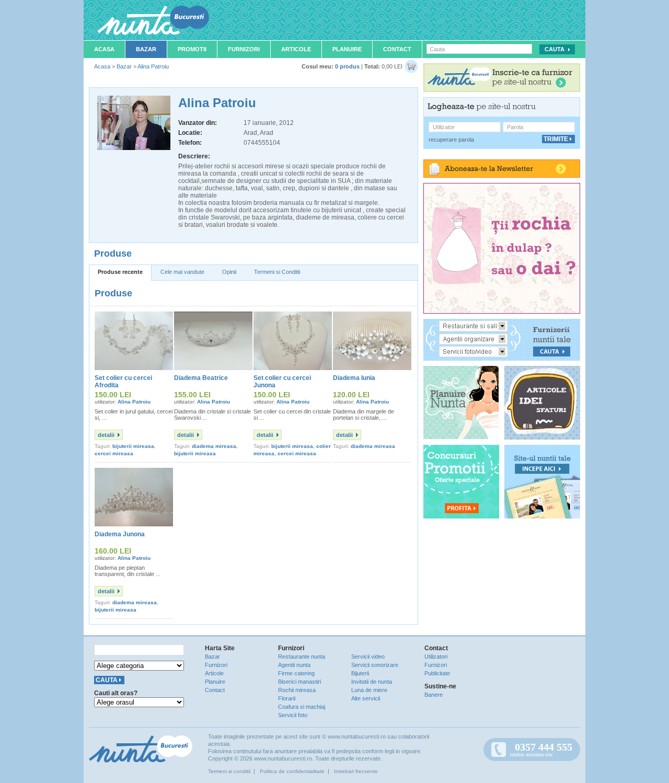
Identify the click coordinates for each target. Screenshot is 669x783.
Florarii (286, 698)
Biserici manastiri (299, 681)
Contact (397, 49)
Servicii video (368, 656)
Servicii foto (292, 715)
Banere (433, 695)
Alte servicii (365, 698)
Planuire (347, 49)
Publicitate (437, 673)
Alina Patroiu (153, 66)
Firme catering (296, 673)
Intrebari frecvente (356, 771)
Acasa (104, 49)
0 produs (347, 66)
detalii (106, 435)
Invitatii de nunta (371, 681)
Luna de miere (369, 690)
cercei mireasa (114, 453)
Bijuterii (360, 673)
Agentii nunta (294, 665)
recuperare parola (451, 139)
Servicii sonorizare (374, 665)
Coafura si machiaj (301, 707)
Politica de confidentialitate (292, 771)
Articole (296, 49)
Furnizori (244, 49)
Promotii (192, 49)
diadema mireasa (214, 446)
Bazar (146, 49)
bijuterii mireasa (133, 446)
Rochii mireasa (297, 690)
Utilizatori (435, 656)
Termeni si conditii (229, 771)
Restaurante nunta (301, 656)
